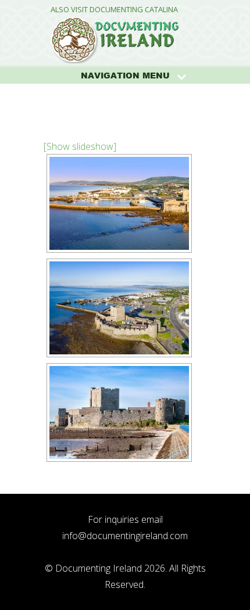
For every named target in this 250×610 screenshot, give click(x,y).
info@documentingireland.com (125, 535)
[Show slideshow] (80, 146)
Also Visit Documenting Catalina (114, 9)
